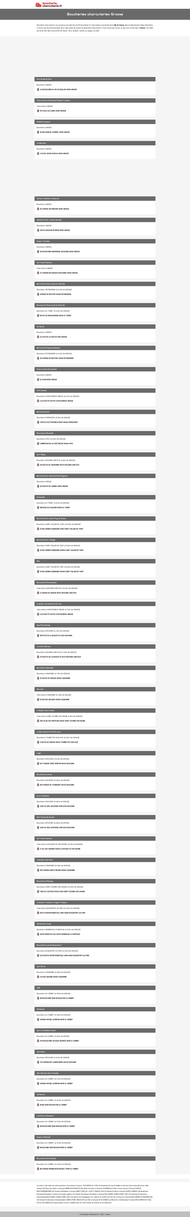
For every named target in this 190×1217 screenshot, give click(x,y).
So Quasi (40, 326)
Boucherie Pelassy (45, 881)
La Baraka (41, 143)
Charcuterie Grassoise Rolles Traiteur (53, 100)
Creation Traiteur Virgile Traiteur (52, 902)
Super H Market (44, 1137)
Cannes (82, 30)
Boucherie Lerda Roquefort (49, 945)
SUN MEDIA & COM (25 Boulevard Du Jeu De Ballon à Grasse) (105, 1185)
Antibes (75, 30)
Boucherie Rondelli (45, 433)
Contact (107, 1214)
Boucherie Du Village (46, 540)
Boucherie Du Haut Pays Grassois (51, 518)
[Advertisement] (95, 55)
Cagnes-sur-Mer (93, 30)
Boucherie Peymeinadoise (48, 348)
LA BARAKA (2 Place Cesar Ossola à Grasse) (119, 1188)
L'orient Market (43, 646)
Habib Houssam (43, 122)
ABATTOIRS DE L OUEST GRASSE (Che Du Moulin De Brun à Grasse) (100, 1191)
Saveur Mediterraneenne (48, 198)
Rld (38, 561)
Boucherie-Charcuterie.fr (46, 25)
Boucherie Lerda (44, 774)
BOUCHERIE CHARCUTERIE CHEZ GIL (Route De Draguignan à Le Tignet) (73, 1197)
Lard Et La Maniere (45, 1116)
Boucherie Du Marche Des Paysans (52, 476)
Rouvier (40, 689)
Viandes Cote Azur (45, 860)
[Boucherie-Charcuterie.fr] (49, 4)
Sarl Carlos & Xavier (46, 817)
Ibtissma (41, 1009)
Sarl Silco (41, 1052)
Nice (70, 30)
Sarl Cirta (41, 966)
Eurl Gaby (41, 454)
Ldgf (39, 753)
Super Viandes (43, 241)
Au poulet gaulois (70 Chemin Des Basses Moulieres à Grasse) (81, 1194)
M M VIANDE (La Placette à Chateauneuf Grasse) (117, 1200)
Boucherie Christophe (46, 1158)
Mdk (38, 988)
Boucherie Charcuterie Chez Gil (51, 284)
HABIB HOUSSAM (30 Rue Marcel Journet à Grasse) (83, 1188)
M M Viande (42, 390)
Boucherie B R (43, 412)
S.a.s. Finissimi (43, 796)
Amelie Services (44, 924)
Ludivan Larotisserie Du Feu (49, 604)
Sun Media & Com (44, 79)
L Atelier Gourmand (45, 710)
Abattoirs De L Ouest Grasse (49, 220)
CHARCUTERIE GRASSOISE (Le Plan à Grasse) (82, 1200)
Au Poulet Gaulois (44, 262)
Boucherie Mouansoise (47, 582)
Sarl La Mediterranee (46, 1030)
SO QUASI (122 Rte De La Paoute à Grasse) (115, 1197)
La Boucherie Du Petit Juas (49, 732)
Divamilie (41, 497)
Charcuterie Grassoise (47, 369)
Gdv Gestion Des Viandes (47, 1073)
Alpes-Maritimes (147, 25)
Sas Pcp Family (43, 625)
